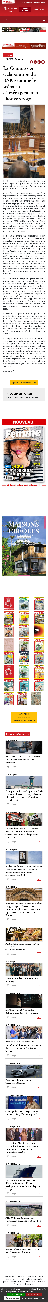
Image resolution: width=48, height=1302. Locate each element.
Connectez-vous (12, 9)
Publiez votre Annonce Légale (33, 2)
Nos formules (39, 9)
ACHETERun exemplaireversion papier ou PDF (24, 717)
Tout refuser (35, 1294)
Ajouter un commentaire (24, 382)
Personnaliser (12, 1298)
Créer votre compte (25, 9)
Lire (39, 767)
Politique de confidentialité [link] (33, 1298)
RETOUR (8, 55)
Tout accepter (16, 1294)
